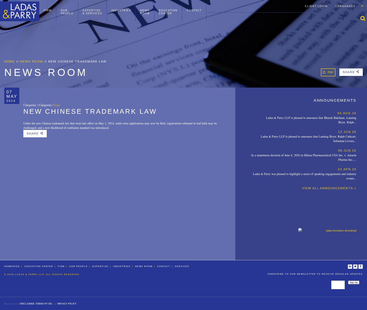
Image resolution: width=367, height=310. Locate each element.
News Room (145, 12)
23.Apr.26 (347, 169)
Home (9, 61)
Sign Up (354, 282)
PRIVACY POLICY (67, 303)
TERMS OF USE (43, 303)
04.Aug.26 (346, 113)
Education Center (168, 12)
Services (182, 266)
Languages (345, 6)
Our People (67, 12)
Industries (121, 10)
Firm (48, 10)
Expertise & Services (92, 12)
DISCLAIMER (27, 303)
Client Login (316, 6)
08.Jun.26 (347, 150)
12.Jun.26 (347, 132)
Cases (56, 105)
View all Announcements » (329, 188)
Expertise (100, 266)
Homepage (12, 266)
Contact (194, 10)
